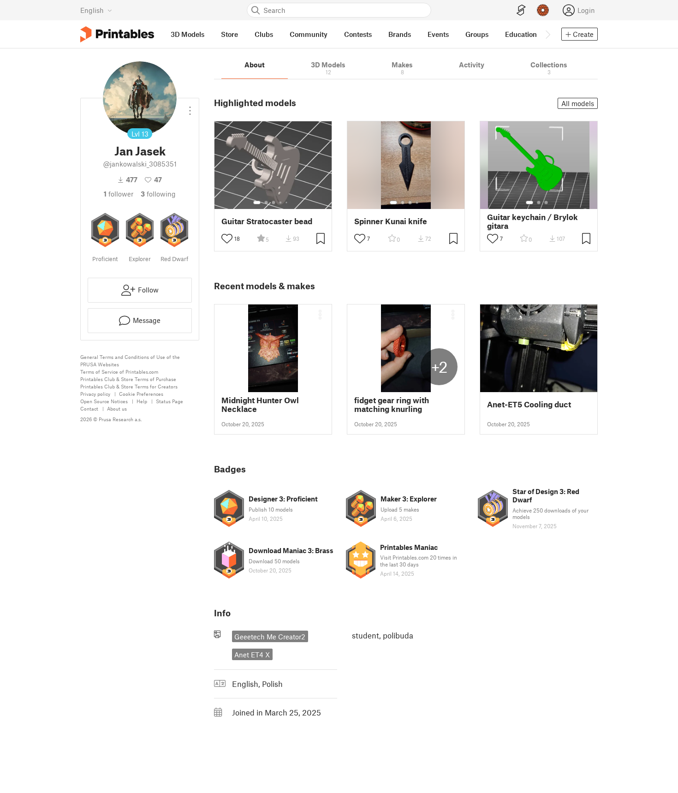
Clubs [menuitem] (264, 34)
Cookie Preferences (141, 394)
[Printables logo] (117, 34)
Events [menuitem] (438, 34)
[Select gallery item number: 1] (257, 202)
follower (118, 194)
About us (117, 408)
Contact (89, 408)
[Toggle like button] (226, 238)
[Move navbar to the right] (547, 34)
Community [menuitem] (308, 34)
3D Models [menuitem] (187, 34)
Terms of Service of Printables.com (119, 372)
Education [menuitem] (521, 34)
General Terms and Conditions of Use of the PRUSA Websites (130, 360)
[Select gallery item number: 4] (281, 202)
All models (577, 103)
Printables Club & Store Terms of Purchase (128, 379)
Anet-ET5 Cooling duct (529, 404)
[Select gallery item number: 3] (273, 202)
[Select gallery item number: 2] (266, 202)
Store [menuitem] (229, 34)
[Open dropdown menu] (190, 107)
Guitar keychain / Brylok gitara (532, 221)
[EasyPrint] (521, 10)
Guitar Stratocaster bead (266, 221)
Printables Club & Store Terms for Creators (129, 386)
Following (158, 194)
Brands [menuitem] (399, 34)
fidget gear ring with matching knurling (391, 404)
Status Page (169, 401)
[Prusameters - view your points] (543, 10)
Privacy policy (95, 394)
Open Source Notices (104, 401)
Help (142, 401)
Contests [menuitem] (358, 34)
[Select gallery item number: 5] (287, 202)
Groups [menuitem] (476, 34)
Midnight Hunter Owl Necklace (260, 404)
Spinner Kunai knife (390, 221)
